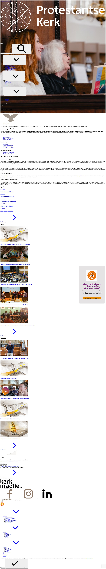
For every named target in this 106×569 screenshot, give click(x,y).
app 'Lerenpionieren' (6, 175)
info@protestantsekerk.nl (12, 460)
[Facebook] (9, 498)
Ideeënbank (7, 519)
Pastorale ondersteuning (7, 146)
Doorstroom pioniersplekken (8, 153)
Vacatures (7, 537)
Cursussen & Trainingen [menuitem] (10, 66)
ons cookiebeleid (89, 558)
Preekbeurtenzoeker (9, 521)
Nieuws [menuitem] (6, 84)
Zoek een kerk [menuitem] (8, 70)
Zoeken (4, 556)
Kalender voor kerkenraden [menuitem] (10, 68)
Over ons (5, 95)
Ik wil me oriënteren (7, 137)
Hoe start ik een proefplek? (8, 138)
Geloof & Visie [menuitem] (8, 98)
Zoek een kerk (8, 522)
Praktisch (5, 63)
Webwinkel (5, 554)
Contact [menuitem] (6, 100)
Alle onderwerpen (6, 122)
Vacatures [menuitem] (7, 86)
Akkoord (25, 567)
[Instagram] (28, 498)
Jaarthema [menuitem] (7, 83)
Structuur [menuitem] (7, 99)
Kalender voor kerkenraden (10, 520)
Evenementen (8, 534)
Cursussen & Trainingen (10, 518)
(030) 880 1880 (3, 460)
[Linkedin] (47, 498)
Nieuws (6, 536)
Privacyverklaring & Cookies (13, 466)
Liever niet (3, 567)
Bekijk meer (2, 221)
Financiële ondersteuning (8, 145)
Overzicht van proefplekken (8, 152)
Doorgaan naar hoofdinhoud (5, 1)
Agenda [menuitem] (6, 81)
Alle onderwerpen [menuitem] (8, 65)
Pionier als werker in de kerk (8, 147)
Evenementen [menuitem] (8, 82)
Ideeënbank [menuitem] (7, 67)
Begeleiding (5, 144)
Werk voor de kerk (6, 552)
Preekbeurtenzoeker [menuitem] (9, 69)
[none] (54, 63)
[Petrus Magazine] (20, 487)
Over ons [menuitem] (7, 96)
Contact (6, 551)
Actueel (4, 80)
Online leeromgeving (7, 139)
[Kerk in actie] (9, 487)
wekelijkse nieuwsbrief (81, 175)
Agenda (6, 533)
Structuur (7, 550)
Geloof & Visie (8, 549)
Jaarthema (7, 535)
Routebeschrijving (4, 466)
